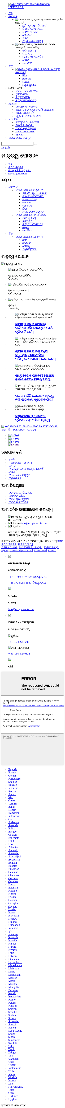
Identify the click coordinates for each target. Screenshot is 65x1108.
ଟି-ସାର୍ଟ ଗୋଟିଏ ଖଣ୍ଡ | (30, 547)
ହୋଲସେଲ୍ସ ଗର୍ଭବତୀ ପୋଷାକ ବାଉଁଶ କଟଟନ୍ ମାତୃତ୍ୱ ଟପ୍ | (34, 377)
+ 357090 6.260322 (19, 653)
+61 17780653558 (18, 641)
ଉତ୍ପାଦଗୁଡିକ (15, 167)
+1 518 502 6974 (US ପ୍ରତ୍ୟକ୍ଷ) (27, 576)
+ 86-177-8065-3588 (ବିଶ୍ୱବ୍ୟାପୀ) (27, 582)
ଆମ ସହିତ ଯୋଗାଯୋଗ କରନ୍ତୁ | (18, 429)
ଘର (10, 164)
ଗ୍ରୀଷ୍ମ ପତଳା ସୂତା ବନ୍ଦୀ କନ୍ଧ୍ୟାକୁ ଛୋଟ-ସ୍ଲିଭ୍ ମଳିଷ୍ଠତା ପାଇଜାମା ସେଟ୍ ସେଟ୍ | (35, 355)
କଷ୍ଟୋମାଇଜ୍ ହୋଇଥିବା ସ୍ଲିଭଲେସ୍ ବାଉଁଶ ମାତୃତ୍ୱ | (33, 418)
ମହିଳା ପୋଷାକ (9, 547)
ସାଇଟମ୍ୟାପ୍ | (25, 544)
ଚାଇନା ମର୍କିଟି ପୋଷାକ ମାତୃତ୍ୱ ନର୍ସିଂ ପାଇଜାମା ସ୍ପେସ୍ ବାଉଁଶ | (34, 397)
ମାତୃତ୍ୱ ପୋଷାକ (17, 173)
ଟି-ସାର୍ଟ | (52, 550)
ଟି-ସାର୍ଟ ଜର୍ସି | (40, 550)
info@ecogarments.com (34, 523)
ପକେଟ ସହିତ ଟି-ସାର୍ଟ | (21, 550)
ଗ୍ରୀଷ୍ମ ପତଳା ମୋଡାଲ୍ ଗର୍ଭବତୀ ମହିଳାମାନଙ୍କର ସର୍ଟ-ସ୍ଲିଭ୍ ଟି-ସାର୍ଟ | (34, 328)
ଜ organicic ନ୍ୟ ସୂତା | (19, 170)
